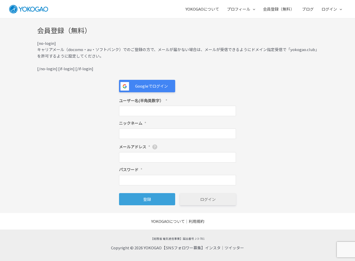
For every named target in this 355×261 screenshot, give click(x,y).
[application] (252, 9)
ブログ (308, 9)
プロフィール (238, 9)
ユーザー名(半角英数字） (143, 100)
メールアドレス (134, 146)
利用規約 (196, 221)
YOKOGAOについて (202, 9)
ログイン (329, 9)
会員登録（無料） (278, 9)
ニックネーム (132, 123)
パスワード (130, 169)
